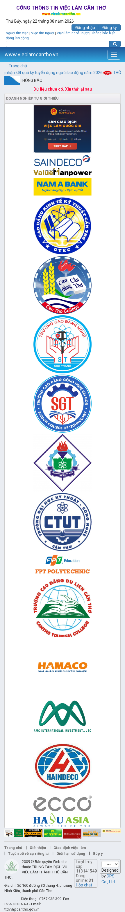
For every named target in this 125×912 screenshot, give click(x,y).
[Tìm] (115, 44)
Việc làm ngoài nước (73, 33)
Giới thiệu (38, 848)
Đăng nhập (85, 27)
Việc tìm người (42, 33)
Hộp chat (84, 885)
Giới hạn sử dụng (70, 853)
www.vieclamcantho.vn (31, 54)
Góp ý (98, 853)
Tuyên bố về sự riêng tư (28, 853)
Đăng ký (109, 27)
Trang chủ (18, 66)
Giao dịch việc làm (69, 848)
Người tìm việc (17, 33)
